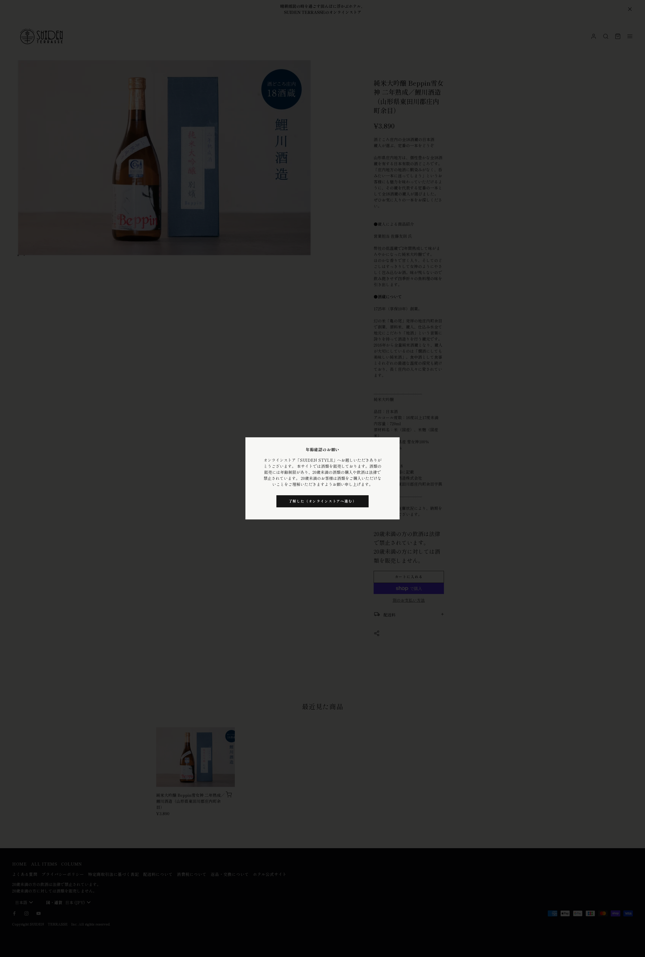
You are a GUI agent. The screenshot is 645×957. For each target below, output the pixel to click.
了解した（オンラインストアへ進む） (323, 501)
